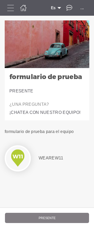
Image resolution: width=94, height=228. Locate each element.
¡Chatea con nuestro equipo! (45, 112)
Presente (21, 91)
